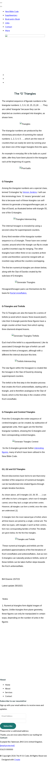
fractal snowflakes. (18, 293)
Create (17, 759)
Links (7, 23)
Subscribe (8, 726)
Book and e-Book (12, 19)
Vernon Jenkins (30, 192)
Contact (8, 27)
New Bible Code (12, 11)
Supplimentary (11, 15)
